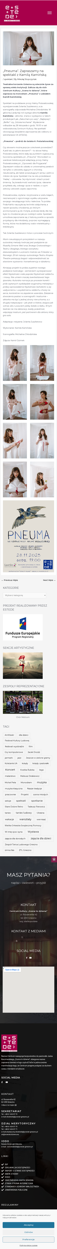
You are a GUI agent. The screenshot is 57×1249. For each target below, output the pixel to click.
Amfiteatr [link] (9, 735)
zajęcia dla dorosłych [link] (15, 838)
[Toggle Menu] (49, 12)
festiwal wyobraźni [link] (14, 746)
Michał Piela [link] (10, 782)
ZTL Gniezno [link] (25, 850)
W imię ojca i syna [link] (13, 832)
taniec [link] (8, 813)
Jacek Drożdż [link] (34, 752)
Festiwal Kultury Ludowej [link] (17, 740)
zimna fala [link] (9, 850)
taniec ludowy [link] (24, 812)
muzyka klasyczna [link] (13, 788)
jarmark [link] (9, 758)
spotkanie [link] (37, 800)
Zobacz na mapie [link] (7, 1105)
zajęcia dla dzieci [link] (41, 838)
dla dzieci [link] (23, 735)
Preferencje (28, 1239)
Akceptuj (28, 1225)
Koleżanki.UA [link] (11, 763)
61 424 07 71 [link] (30, 937)
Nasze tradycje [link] (34, 788)
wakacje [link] (9, 819)
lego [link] (41, 770)
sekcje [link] (8, 801)
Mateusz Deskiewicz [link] (29, 776)
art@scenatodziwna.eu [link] (29, 941)
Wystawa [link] (33, 831)
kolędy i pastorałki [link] (41, 763)
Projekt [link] (24, 794)
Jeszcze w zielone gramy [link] (38, 758)
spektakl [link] (8, 79)
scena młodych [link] (40, 794)
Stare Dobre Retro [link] (14, 806)
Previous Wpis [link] (9, 580)
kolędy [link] (25, 763)
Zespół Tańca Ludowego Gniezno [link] (21, 844)
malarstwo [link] (10, 776)
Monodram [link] (26, 782)
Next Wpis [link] (49, 580)
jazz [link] (19, 758)
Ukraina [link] (40, 813)
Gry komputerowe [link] (14, 752)
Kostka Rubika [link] (27, 770)
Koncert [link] (10, 769)
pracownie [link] (10, 794)
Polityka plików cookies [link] (28, 1245)
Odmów (28, 1232)
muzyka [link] (42, 782)
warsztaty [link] (25, 819)
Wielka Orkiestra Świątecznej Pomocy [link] (23, 825)
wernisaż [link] (41, 819)
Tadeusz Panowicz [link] (36, 806)
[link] (12, 12)
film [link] (31, 746)
